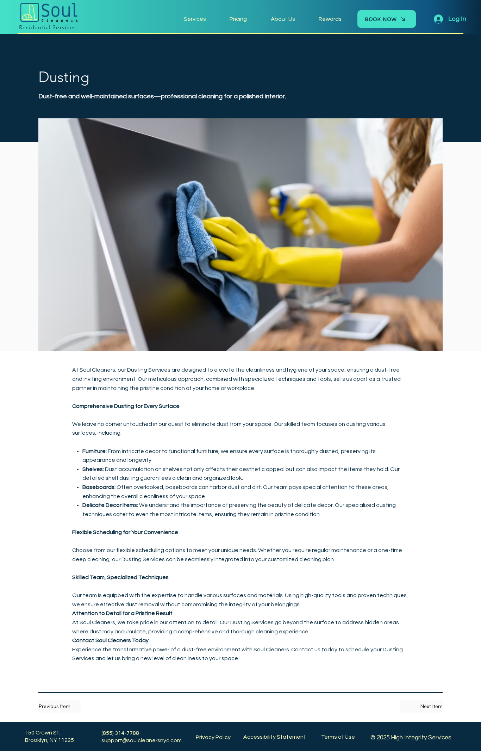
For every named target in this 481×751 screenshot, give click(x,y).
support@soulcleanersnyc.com (141, 740)
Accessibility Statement (274, 737)
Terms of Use (338, 737)
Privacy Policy (213, 737)
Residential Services (47, 27)
